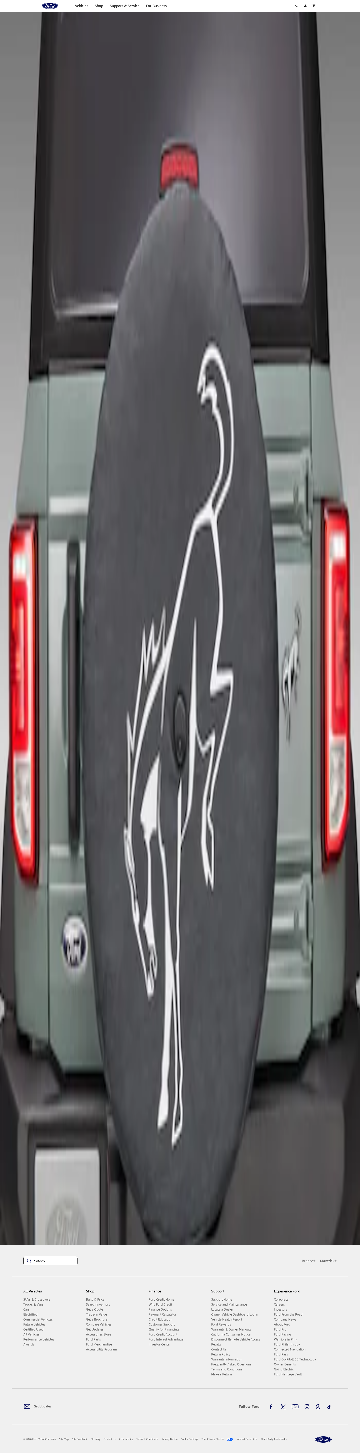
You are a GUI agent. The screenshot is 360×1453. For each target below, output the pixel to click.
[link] (64, 1439)
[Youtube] (295, 1406)
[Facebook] (272, 1406)
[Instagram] (307, 1406)
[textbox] (50, 1261)
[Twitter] (283, 1406)
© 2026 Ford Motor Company (39, 1439)
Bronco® (309, 1261)
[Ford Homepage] (323, 1440)
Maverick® (328, 1261)
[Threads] (318, 1406)
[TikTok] (329, 1406)
